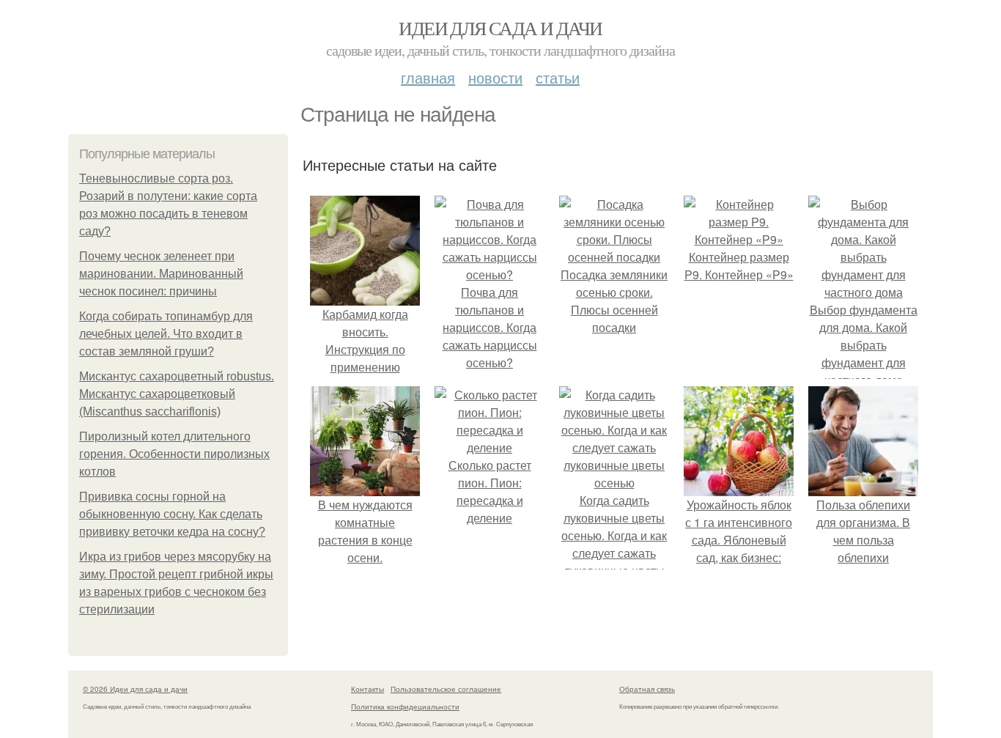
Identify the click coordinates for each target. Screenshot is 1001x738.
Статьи (558, 77)
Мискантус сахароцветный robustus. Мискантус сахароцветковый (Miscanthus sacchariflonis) (176, 394)
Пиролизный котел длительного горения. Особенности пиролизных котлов (174, 454)
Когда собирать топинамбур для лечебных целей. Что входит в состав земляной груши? (166, 334)
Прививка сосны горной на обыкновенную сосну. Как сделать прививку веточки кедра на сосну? (172, 514)
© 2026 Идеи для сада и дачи (135, 689)
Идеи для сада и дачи (500, 27)
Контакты (367, 689)
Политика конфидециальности (405, 706)
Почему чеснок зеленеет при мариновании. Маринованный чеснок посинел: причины (161, 274)
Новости (495, 77)
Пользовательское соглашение (446, 689)
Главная (428, 77)
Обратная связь (647, 689)
